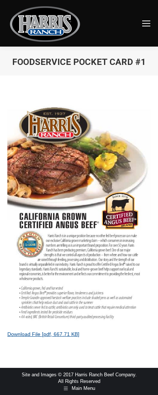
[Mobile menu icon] (146, 23)
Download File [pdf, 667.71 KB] (43, 334)
